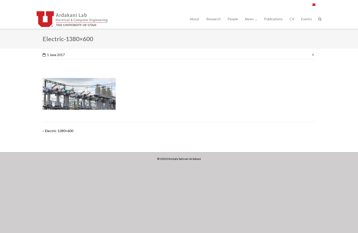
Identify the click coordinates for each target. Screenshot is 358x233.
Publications (273, 19)
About (194, 19)
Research (213, 19)
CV (292, 19)
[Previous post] (313, 54)
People (232, 19)
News (249, 19)
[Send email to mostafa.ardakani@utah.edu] (313, 4)
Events (306, 19)
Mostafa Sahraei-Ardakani (184, 159)
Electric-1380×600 (59, 131)
